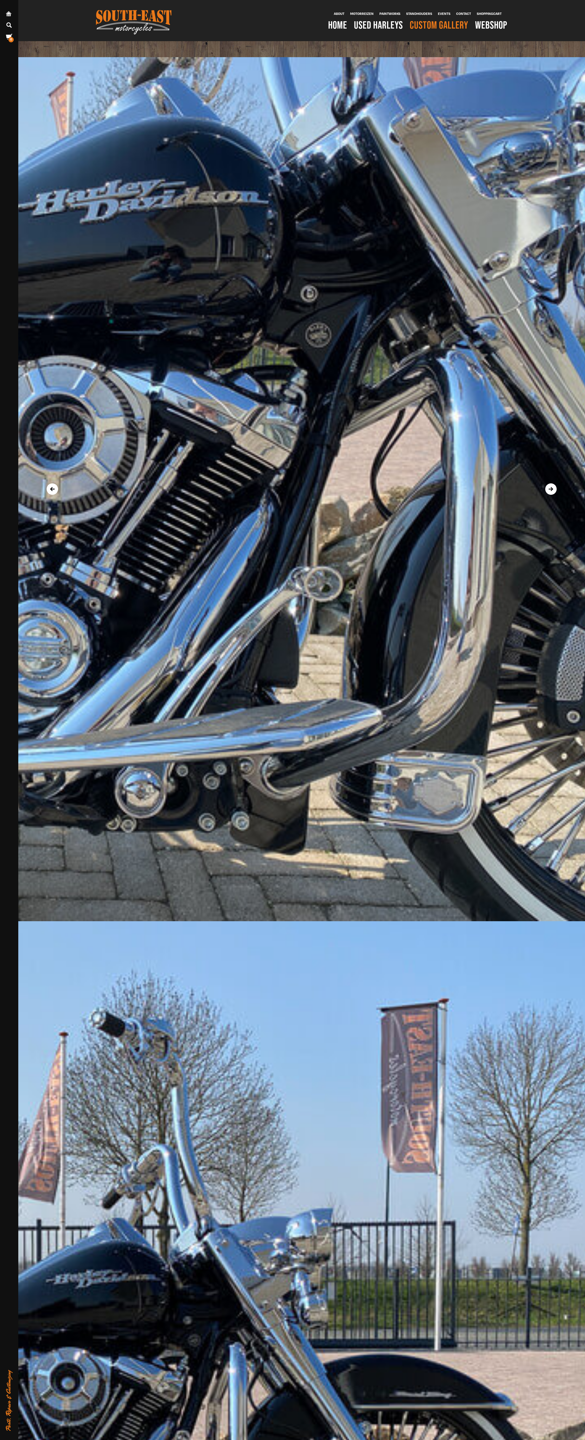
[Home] (133, 21)
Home (337, 25)
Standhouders (419, 13)
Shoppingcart (489, 13)
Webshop (491, 25)
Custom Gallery (439, 25)
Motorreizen (362, 13)
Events (444, 13)
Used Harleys (378, 25)
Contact (463, 13)
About (339, 13)
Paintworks (389, 13)
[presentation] (52, 489)
